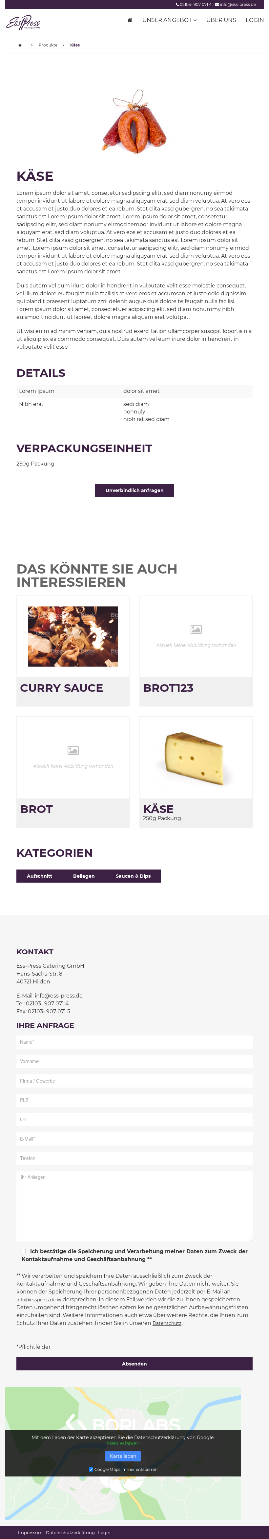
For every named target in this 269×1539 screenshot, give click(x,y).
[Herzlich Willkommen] (130, 20)
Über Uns (221, 20)
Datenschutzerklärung (70, 1532)
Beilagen (84, 876)
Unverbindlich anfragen (135, 490)
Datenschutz (167, 1323)
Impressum (30, 1532)
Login (255, 20)
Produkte (48, 45)
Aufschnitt (39, 876)
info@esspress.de (35, 1299)
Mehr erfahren (123, 1443)
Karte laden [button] (123, 1456)
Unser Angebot (167, 20)
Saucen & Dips (133, 876)
